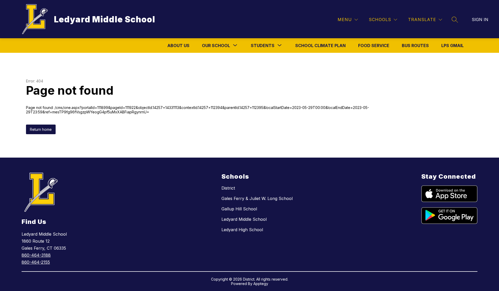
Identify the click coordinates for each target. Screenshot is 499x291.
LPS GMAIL (452, 45)
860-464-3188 (36, 255)
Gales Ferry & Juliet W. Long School (257, 198)
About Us (178, 45)
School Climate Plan (320, 45)
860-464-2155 (36, 262)
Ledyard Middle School (244, 219)
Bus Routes (415, 45)
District (228, 188)
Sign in (480, 19)
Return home (41, 129)
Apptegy (260, 283)
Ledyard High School (242, 229)
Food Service (373, 45)
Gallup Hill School (239, 208)
